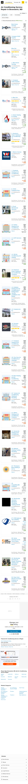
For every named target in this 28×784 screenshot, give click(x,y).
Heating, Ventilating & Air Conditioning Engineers (4, 696)
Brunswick (9, 593)
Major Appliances (22, 694)
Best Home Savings (14, 25)
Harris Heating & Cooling (6, 641)
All (11, 14)
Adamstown (24, 674)
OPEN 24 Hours (19, 20)
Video (16, 28)
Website (13, 28)
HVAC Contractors (16, 593)
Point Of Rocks (16, 677)
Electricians (3, 699)
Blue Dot (13, 48)
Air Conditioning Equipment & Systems (4, 692)
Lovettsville (10, 674)
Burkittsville (3, 679)
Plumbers (12, 691)
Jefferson (17, 674)
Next (19, 599)
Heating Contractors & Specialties (21, 643)
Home (2, 593)
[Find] (23, 2)
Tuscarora (10, 679)
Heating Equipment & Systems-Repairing (23, 692)
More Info (13, 68)
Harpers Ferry (2, 675)
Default (23, 13)
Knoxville (3, 676)
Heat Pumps (21, 687)
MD (5, 593)
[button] (26, 2)
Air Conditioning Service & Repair (17, 27)
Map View (5, 14)
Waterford (10, 676)
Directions (17, 119)
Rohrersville (24, 676)
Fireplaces (12, 694)
